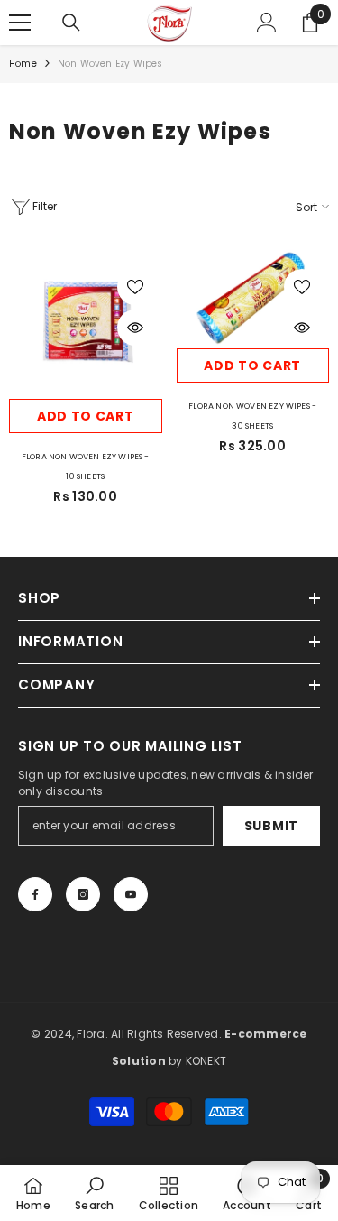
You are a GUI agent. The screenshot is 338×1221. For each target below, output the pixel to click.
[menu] (20, 22)
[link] (94, 1193)
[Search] (71, 22)
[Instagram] (83, 894)
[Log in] (267, 22)
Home (23, 63)
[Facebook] (35, 894)
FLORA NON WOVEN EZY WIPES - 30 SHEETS (252, 416)
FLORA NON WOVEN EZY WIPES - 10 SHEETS (86, 466)
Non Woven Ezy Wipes (110, 63)
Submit (271, 826)
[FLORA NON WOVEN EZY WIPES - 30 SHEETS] (253, 297)
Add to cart (85, 416)
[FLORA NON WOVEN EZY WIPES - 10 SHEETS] (85, 323)
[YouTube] (131, 894)
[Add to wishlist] (135, 287)
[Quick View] (135, 328)
